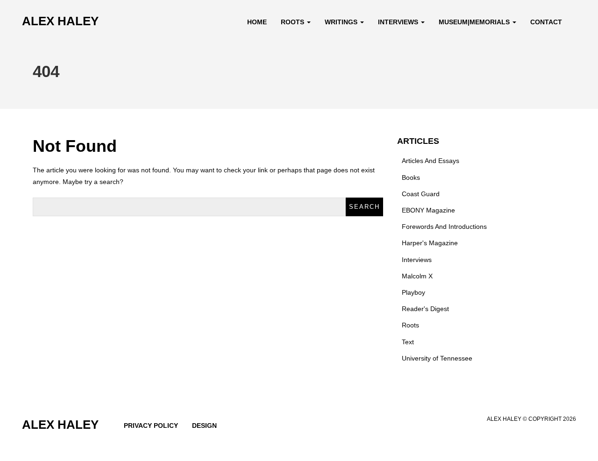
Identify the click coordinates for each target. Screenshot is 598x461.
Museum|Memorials (475, 22)
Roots (293, 22)
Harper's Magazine (430, 243)
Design (204, 425)
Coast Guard (421, 194)
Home (257, 22)
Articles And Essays (430, 160)
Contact (546, 22)
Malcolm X (417, 276)
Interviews (399, 22)
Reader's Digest (425, 308)
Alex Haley (60, 21)
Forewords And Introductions (444, 226)
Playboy (413, 292)
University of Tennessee (437, 358)
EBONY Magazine (428, 210)
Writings (342, 22)
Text (408, 342)
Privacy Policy (151, 425)
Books (411, 177)
